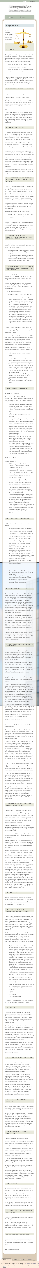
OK (4, 1266)
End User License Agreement (12, 1249)
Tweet (28, 1257)
